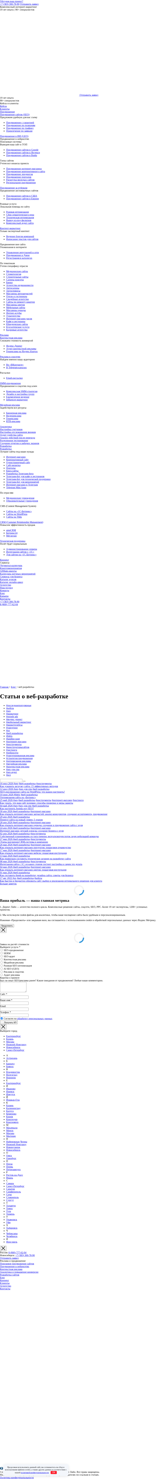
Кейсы (3, 106)
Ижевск (10, 1091)
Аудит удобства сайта (11, 435)
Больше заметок (8, 883)
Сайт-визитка (13, 465)
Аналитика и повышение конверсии (19, 1272)
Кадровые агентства (16, 329)
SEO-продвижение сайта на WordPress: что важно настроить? (32, 792)
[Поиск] (24, 781)
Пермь (9, 1166)
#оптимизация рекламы (18, 761)
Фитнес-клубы (14, 313)
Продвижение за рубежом (13, 187)
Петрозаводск (13, 1169)
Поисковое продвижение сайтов (17, 1263)
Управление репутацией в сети (22, 252)
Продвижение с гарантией (20, 122)
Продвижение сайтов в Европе (22, 198)
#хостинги (11, 750)
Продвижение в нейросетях (14, 1266)
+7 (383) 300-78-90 (9, 4)
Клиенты (5, 109)
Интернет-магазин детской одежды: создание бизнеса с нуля (32, 831)
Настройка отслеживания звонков (18, 432)
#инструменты (14, 744)
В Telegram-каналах (16, 367)
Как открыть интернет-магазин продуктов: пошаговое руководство (35, 847)
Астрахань (11, 1058)
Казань (9, 1039)
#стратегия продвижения (19, 758)
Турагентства (13, 316)
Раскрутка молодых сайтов (20, 179)
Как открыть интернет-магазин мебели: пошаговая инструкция (33, 853)
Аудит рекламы (12, 975)
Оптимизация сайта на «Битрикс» (18, 797)
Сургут (10, 1200)
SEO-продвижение (14, 950)
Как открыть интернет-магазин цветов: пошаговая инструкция (33, 869)
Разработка (6, 446)
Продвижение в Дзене (18, 255)
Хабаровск (11, 1228)
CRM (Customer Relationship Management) (21, 522)
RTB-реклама (13, 421)
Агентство (5, 585)
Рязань (9, 1178)
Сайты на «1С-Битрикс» (19, 511)
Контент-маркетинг (10, 228)
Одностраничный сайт (18, 462)
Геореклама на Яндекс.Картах (22, 351)
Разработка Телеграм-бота (19, 473)
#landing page (13, 738)
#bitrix (9, 736)
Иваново (10, 1088)
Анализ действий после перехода (17, 437)
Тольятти (11, 1205)
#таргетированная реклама (20, 755)
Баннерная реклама (16, 413)
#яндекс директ (14, 719)
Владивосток (13, 1072)
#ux (8, 730)
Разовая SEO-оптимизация (18, 965)
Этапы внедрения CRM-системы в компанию (24, 842)
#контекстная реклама (17, 766)
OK (53, 1472)
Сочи (9, 1194)
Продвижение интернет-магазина (24, 168)
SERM (7, 953)
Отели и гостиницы (16, 296)
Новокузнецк (13, 1147)
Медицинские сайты (17, 271)
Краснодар (11, 1119)
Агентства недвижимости (19, 285)
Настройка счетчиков (11, 429)
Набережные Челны (16, 1141)
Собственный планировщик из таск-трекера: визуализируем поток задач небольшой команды (49, 836)
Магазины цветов (15, 304)
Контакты (5, 599)
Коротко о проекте (9, 977)
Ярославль (11, 1242)
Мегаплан (11, 535)
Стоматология (13, 274)
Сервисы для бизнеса (11, 576)
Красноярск (12, 1122)
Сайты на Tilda (14, 517)
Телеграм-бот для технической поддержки (28, 479)
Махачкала (11, 1127)
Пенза (9, 1164)
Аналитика (6, 426)
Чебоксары (12, 1233)
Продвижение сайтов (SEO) (14, 114)
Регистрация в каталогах (19, 258)
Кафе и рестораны (15, 321)
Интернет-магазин (16, 457)
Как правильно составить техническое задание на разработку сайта (35, 858)
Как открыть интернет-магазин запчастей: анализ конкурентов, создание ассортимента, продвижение (53, 814)
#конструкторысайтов (17, 747)
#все (8, 775)
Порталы (11, 468)
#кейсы (10, 708)
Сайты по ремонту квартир (20, 302)
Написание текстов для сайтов (22, 239)
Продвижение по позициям (20, 125)
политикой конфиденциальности (35, 1472)
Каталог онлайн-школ (11, 582)
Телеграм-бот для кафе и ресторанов (25, 476)
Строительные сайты (17, 277)
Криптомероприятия (11, 568)
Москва (10, 1041)
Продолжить (7, 926)
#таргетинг (12, 727)
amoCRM (11, 530)
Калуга (10, 1111)
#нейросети (12, 752)
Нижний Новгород (16, 1044)
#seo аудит (11, 772)
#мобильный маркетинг (18, 722)
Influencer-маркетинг (17, 399)
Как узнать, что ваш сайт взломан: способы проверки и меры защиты (36, 803)
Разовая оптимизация (17, 212)
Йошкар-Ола (13, 1100)
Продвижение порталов (18, 177)
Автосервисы (13, 290)
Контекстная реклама (11, 338)
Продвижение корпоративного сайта (25, 171)
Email (3, 1006)
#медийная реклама (16, 764)
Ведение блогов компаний (20, 236)
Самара (10, 1183)
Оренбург (11, 1158)
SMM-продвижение (10, 383)
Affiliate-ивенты (8, 571)
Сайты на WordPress (16, 514)
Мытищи (11, 1136)
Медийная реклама (10, 405)
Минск (9, 1130)
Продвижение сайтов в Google (22, 149)
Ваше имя (6, 1000)
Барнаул (10, 1063)
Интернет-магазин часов (19, 318)
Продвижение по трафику (20, 128)
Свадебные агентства (17, 299)
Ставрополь (12, 1197)
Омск (9, 1155)
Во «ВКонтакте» (15, 364)
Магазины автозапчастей (19, 293)
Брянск (10, 1066)
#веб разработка (14, 733)
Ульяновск (11, 1219)
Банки (9, 282)
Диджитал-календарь (11, 565)
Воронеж (11, 1077)
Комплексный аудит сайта (20, 223)
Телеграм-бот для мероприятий (22, 482)
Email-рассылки (14, 378)
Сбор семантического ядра (20, 214)
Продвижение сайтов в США (21, 196)
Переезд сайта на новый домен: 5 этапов (21, 819)
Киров (9, 1116)
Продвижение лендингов (19, 174)
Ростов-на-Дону (14, 1175)
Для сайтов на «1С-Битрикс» (21, 554)
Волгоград (11, 1075)
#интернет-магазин (16, 741)
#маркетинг (12, 713)
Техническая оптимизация (20, 217)
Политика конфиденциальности (17, 1477)
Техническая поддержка (12, 541)
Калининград (13, 1108)
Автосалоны (12, 288)
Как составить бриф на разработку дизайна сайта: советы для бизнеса (36, 875)
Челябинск (11, 1236)
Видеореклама (13, 415)
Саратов (10, 1189)
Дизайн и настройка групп (20, 394)
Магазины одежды (16, 310)
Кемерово (11, 1113)
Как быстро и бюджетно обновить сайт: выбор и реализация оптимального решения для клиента (51, 881)
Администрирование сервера (21, 549)
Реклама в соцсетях (10, 356)
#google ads (12, 716)
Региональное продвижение (21, 182)
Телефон (5, 1012)
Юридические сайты (17, 324)
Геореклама (12, 418)
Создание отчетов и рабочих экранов (19, 443)
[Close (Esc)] (3, 930)
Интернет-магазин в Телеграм (22, 484)
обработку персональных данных (34, 1018)
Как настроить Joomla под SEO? (17, 808)
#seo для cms (12, 769)
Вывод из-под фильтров (18, 220)
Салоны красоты (15, 279)
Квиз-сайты (12, 470)
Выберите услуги (10, 947)
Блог (2, 593)
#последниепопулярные (18, 705)
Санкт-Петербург (15, 1050)
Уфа (8, 1222)
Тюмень (10, 1214)
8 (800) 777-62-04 (9, 604)
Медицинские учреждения (20, 498)
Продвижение (7, 111)
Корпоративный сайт (17, 459)
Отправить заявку (29, 4)
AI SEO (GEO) (11, 968)
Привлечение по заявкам (19, 131)
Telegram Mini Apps (16, 487)
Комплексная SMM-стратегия (21, 391)
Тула (8, 1211)
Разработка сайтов (9, 1274)
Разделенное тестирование (14, 440)
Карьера (4, 596)
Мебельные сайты (15, 307)
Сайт (3, 994)
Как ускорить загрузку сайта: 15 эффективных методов (29, 786)
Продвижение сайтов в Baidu (21, 155)
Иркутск (10, 1094)
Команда (4, 590)
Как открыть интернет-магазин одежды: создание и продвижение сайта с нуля (41, 825)
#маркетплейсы (14, 725)
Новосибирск (13, 1047)
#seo (8, 711)
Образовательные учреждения (22, 500)
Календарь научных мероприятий (17, 573)
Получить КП (10, 1022)
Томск (9, 1208)
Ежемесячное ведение (17, 397)
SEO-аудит (9, 956)
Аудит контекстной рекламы (21, 348)
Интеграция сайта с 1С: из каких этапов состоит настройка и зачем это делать (41, 864)
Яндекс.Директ (14, 346)
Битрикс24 (11, 533)
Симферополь (13, 1191)
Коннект (4, 560)
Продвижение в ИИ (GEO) (14, 136)
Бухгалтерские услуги (17, 327)
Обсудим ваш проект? (11, 1)
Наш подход (6, 587)
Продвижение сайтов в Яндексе (23, 152)
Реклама (4, 335)
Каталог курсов (8, 579)
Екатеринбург (13, 1036)
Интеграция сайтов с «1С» (20, 552)
